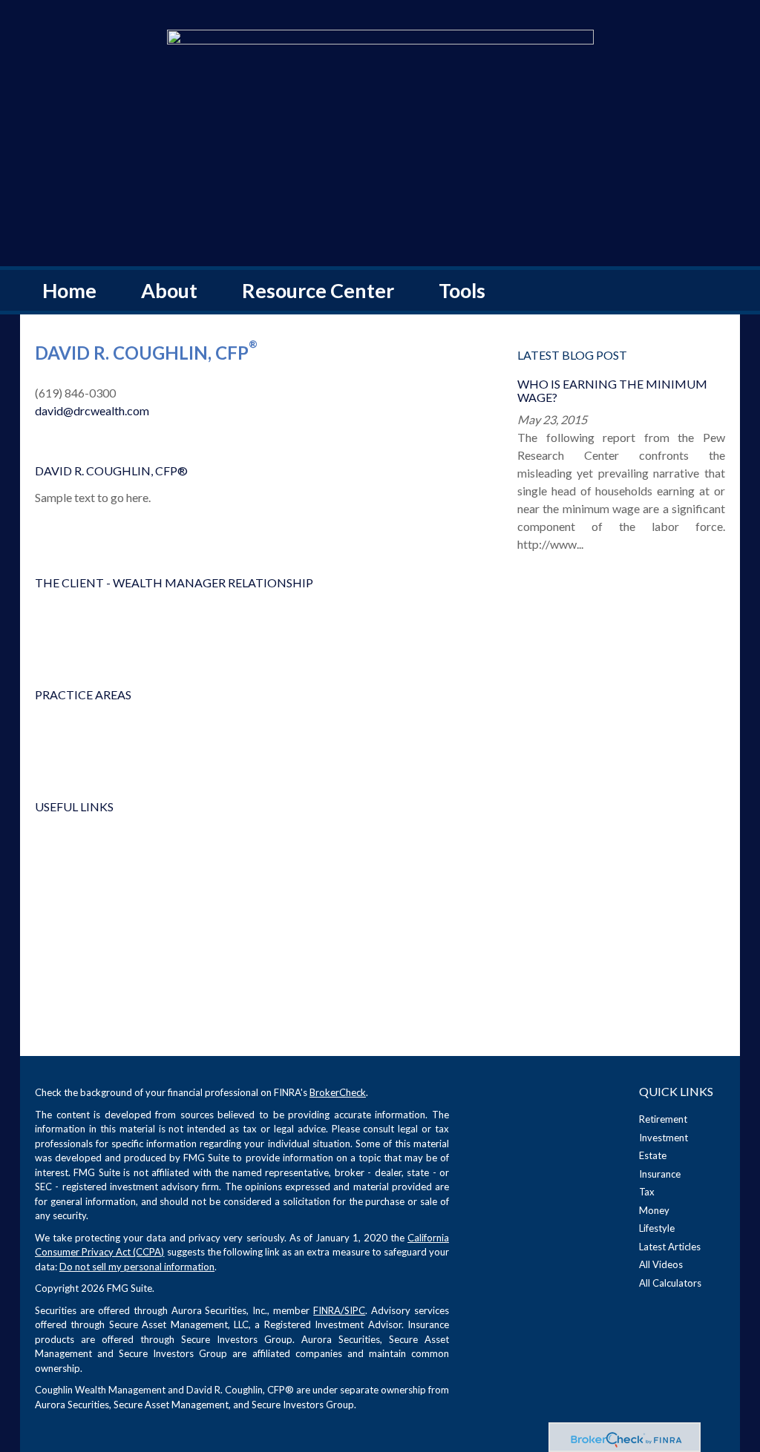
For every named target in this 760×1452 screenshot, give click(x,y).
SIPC (354, 1310)
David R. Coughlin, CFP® (111, 470)
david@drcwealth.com (92, 410)
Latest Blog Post (572, 355)
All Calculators (670, 1283)
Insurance (660, 1174)
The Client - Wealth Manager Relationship (174, 582)
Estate (652, 1155)
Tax (647, 1192)
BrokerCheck (337, 1092)
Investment (663, 1138)
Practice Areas (83, 694)
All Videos (661, 1264)
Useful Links (74, 806)
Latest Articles (670, 1247)
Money (654, 1210)
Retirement (663, 1119)
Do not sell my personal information (136, 1267)
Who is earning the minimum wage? (612, 390)
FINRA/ (328, 1310)
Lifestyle (657, 1228)
